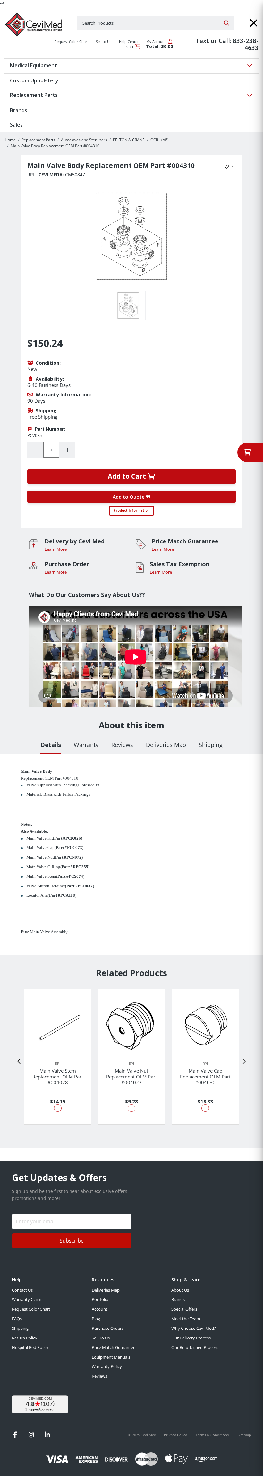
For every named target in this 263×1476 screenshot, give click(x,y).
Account (99, 1309)
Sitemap (244, 1434)
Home (10, 140)
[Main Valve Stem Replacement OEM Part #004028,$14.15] (57, 1025)
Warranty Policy (107, 1366)
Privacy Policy (176, 1434)
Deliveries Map (106, 1290)
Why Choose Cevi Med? (193, 1328)
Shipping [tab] (211, 745)
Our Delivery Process (191, 1338)
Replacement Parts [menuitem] (34, 94)
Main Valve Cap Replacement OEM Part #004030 (205, 1076)
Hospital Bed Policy (30, 1347)
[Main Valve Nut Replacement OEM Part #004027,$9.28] (131, 1025)
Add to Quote (129, 496)
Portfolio (100, 1299)
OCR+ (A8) (159, 140)
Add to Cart (128, 476)
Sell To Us (101, 1338)
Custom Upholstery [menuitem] (34, 80)
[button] (254, 23)
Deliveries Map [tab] (166, 745)
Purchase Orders (107, 1328)
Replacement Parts (38, 140)
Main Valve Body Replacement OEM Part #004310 (55, 145)
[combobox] (155, 23)
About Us (180, 1290)
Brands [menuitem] (18, 110)
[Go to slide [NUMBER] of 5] (19, 1061)
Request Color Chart (31, 1309)
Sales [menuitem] (16, 124)
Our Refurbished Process (194, 1347)
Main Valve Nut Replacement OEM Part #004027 (131, 1076)
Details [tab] (50, 745)
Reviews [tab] (122, 745)
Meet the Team (185, 1318)
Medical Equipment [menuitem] (33, 65)
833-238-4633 (246, 44)
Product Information (132, 510)
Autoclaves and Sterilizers (84, 140)
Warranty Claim (26, 1299)
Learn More (56, 549)
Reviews (99, 1376)
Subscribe (72, 1240)
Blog (96, 1318)
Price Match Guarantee (113, 1347)
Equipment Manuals (111, 1357)
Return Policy (24, 1338)
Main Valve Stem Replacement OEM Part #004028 (57, 1076)
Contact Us (22, 1290)
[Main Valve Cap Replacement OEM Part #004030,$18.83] (205, 1025)
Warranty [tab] (86, 745)
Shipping (20, 1328)
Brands (178, 1299)
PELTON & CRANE (129, 140)
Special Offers (184, 1309)
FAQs (17, 1318)
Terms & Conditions (213, 1434)
